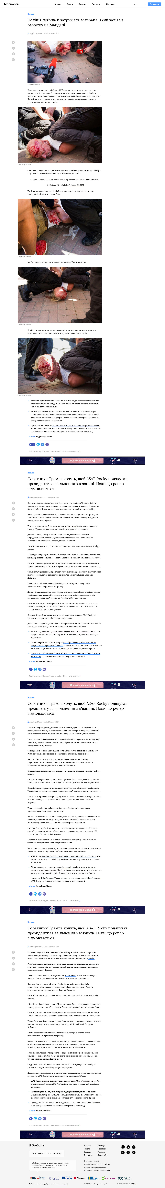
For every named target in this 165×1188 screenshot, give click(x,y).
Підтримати (154, 4)
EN (134, 4)
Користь (82, 4)
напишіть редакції (62, 1184)
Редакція (101, 1146)
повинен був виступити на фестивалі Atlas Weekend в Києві (69, 632)
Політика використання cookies (97, 1171)
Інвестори (102, 1149)
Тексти (70, 4)
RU (137, 4)
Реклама (101, 1152)
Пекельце (110, 4)
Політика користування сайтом (97, 1164)
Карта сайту (103, 1155)
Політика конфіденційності (95, 1167)
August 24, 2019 (77, 185)
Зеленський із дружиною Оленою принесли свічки (75, 426)
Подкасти (96, 4)
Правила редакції (91, 1161)
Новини (57, 4)
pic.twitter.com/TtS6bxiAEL (87, 180)
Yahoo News (70, 526)
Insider (91, 509)
